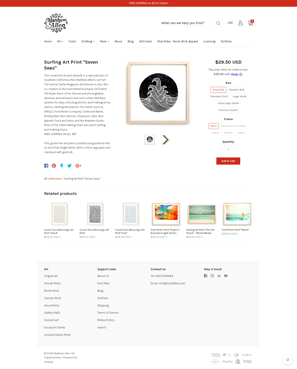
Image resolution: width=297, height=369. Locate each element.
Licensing (209, 41)
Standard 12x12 (219, 96)
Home (48, 41)
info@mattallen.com (172, 283)
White (240, 132)
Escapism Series (54, 327)
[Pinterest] (54, 166)
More (103, 41)
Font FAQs (103, 283)
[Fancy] (62, 166)
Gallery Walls (52, 312)
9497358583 (164, 276)
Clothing (87, 41)
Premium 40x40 (228, 110)
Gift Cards (145, 41)
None (213, 125)
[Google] (78, 166)
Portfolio (226, 41)
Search (101, 327)
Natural (228, 132)
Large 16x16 (239, 96)
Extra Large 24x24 (228, 103)
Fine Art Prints (52, 283)
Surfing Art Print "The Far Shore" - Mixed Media (200, 231)
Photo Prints (51, 290)
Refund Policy (105, 320)
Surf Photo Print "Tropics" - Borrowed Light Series (166, 231)
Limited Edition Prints (57, 334)
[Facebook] (46, 166)
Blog (130, 41)
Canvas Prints (52, 298)
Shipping (103, 305)
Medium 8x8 (236, 89)
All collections (53, 178)
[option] (157, 93)
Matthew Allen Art (64, 353)
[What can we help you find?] (191, 23)
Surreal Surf (51, 320)
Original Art (51, 276)
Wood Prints (52, 305)
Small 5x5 (218, 89)
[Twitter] (69, 166)
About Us (103, 276)
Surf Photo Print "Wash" (235, 229)
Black (215, 132)
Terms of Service (108, 312)
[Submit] (218, 23)
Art (59, 41)
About (118, 41)
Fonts (72, 41)
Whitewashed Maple (234, 125)
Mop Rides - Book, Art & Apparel (177, 41)
